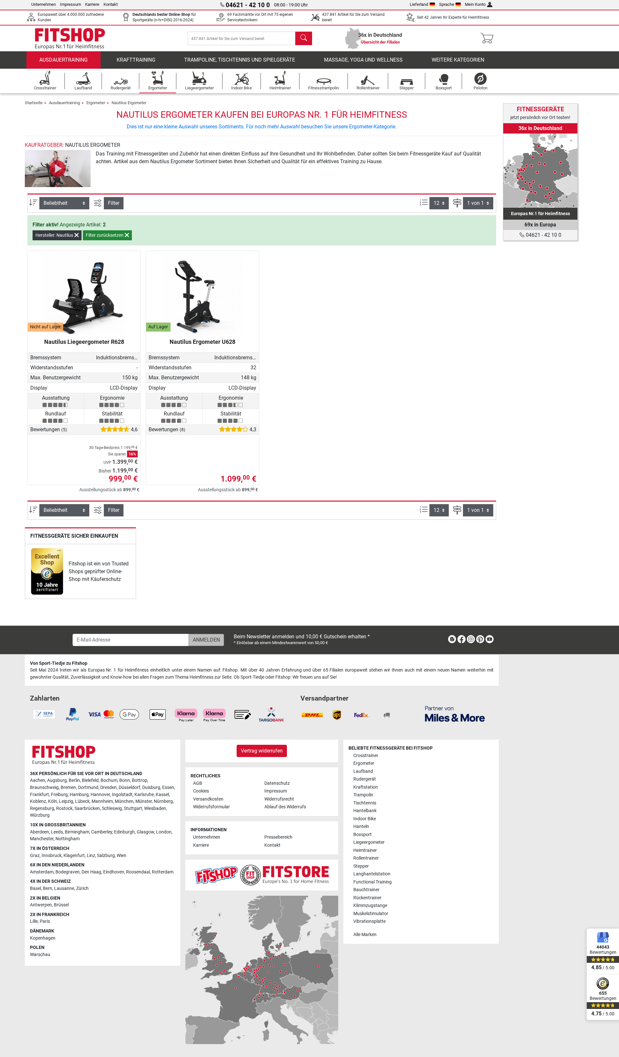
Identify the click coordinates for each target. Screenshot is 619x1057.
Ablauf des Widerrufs (285, 807)
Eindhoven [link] (113, 872)
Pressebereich (278, 837)
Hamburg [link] (79, 794)
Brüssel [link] (61, 905)
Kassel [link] (162, 794)
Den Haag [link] (91, 872)
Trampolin (363, 795)
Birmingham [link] (77, 832)
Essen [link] (168, 787)
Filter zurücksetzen (105, 235)
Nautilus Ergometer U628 (202, 341)
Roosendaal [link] (138, 872)
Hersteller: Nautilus (54, 235)
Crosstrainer (365, 755)
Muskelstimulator (370, 913)
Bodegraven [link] (67, 872)
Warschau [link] (40, 954)
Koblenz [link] (38, 801)
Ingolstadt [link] (122, 794)
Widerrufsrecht (279, 799)
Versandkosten (208, 799)
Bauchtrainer (366, 889)
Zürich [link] (82, 888)
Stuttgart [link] (133, 808)
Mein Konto (475, 4)
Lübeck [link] (82, 801)
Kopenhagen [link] (42, 938)
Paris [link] (45, 921)
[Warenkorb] (489, 38)
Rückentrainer (367, 898)
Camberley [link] (101, 832)
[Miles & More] (455, 714)
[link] (47, 571)
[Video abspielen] (58, 168)
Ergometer (95, 102)
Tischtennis (364, 803)
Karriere (92, 4)
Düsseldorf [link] (129, 787)
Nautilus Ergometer (129, 102)
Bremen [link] (68, 787)
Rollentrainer (366, 858)
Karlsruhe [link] (144, 794)
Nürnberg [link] (163, 801)
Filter (113, 203)
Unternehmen (43, 4)
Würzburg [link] (40, 815)
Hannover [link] (100, 794)
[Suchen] (303, 38)
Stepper (361, 866)
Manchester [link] (42, 839)
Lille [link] (34, 921)
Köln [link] (52, 801)
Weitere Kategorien (458, 60)
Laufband (363, 771)
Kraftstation (365, 787)
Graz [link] (35, 855)
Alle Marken (365, 934)
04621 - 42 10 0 (543, 235)
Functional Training (372, 882)
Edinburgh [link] (124, 832)
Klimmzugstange (370, 905)
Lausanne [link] (64, 888)
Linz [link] (91, 855)
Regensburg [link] (42, 808)
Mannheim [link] (102, 801)
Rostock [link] (64, 808)
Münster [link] (143, 801)
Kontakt (110, 4)
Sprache (446, 4)
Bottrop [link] (139, 780)
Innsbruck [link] (52, 855)
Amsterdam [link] (42, 872)
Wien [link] (121, 855)
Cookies (201, 791)
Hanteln (361, 826)
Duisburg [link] (151, 787)
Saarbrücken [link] (87, 808)
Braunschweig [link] (44, 787)
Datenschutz (277, 783)
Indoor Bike (364, 819)
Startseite (34, 102)
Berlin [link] (74, 780)
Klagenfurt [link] (74, 855)
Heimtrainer (365, 850)
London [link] (164, 832)
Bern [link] (47, 888)
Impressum (70, 4)
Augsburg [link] (57, 780)
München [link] (124, 801)
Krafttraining (136, 60)
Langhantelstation (371, 874)
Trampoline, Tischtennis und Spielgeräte (239, 60)
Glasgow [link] (145, 832)
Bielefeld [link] (90, 780)
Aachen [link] (37, 780)
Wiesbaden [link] (155, 808)
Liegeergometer (369, 842)
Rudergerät (364, 779)
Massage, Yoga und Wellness (363, 60)
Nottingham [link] (67, 839)
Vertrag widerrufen (262, 751)
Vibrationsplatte (369, 921)
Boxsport (362, 834)
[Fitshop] (70, 38)
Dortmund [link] (88, 787)
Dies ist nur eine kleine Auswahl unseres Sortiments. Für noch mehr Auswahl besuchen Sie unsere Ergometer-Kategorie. (262, 127)
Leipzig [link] (66, 801)
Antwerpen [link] (41, 905)
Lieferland (419, 4)
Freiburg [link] (59, 794)
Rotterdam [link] (162, 872)
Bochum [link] (109, 780)
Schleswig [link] (112, 808)
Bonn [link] (124, 780)
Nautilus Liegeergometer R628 (84, 341)
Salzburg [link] (106, 855)
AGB (197, 783)
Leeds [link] (57, 832)
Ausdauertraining (63, 60)
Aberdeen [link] (39, 832)
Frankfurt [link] (39, 794)
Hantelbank (365, 810)
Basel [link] (35, 888)
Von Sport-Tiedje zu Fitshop (58, 663)
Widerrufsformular (211, 807)
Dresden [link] (108, 787)
